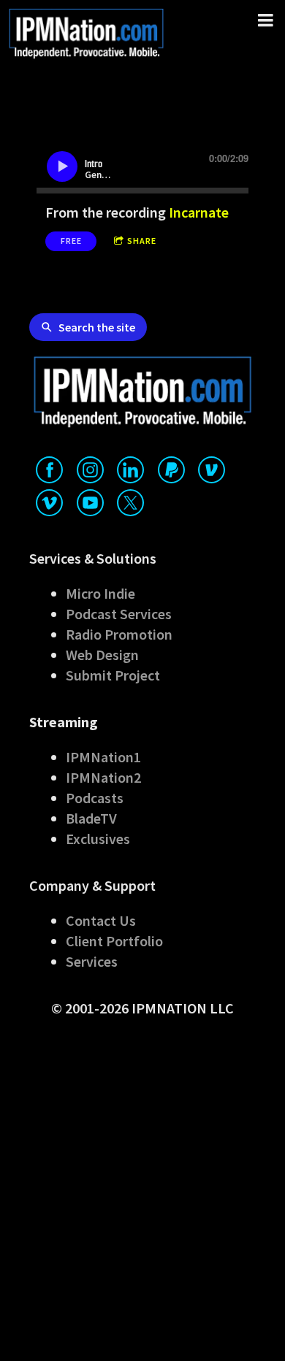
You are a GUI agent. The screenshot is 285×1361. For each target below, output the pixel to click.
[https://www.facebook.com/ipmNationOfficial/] (49, 472)
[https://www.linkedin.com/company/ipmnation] (130, 472)
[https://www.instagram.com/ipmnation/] (90, 472)
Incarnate (199, 212)
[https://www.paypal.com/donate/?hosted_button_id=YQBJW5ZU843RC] (171, 472)
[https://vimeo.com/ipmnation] (49, 505)
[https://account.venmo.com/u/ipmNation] (211, 472)
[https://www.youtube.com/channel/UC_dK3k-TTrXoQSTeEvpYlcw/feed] (90, 505)
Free (71, 240)
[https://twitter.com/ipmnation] (130, 505)
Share (141, 240)
